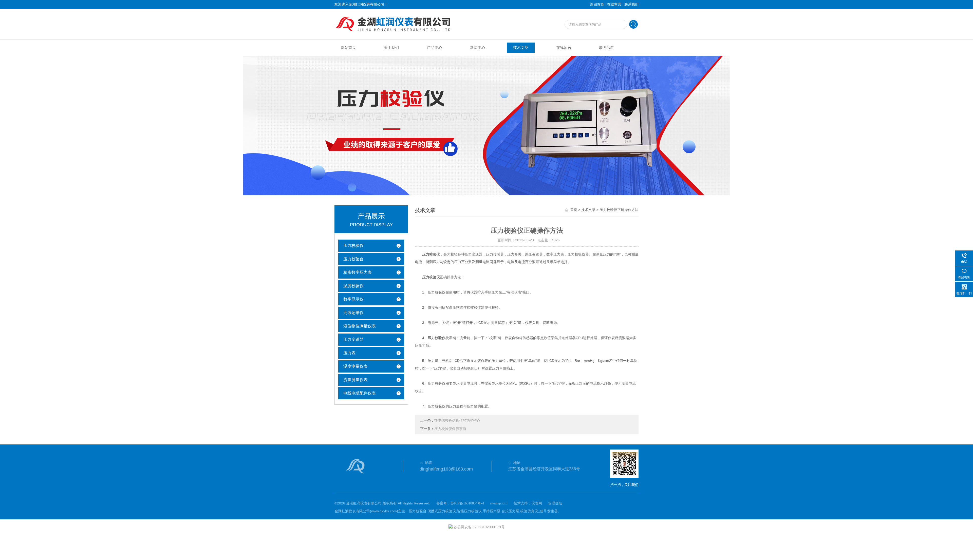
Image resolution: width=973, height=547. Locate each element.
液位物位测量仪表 (359, 326)
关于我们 (391, 48)
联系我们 (631, 4)
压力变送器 (353, 339)
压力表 (349, 353)
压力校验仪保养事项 (450, 429)
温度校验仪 (353, 286)
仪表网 (536, 503)
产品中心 (434, 48)
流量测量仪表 (355, 380)
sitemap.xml (499, 503)
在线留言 (614, 4)
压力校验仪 (353, 245)
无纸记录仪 (353, 312)
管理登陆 (555, 503)
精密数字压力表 (357, 272)
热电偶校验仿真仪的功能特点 (457, 420)
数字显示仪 (353, 299)
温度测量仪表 (355, 366)
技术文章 (520, 48)
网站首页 (348, 48)
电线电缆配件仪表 (359, 393)
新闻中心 (477, 48)
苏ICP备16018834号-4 (467, 503)
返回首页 (597, 4)
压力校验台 (353, 259)
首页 (573, 210)
